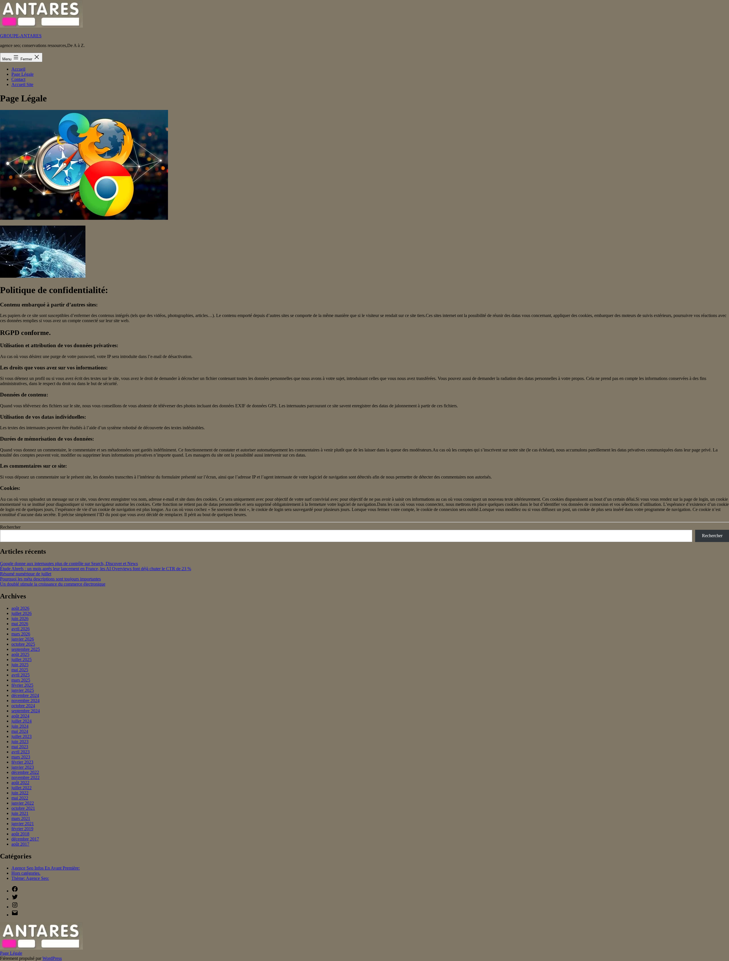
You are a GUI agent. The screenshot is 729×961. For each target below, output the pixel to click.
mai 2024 (19, 731)
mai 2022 (19, 798)
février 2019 (22, 828)
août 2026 (20, 608)
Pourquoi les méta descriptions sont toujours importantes (50, 578)
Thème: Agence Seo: (30, 878)
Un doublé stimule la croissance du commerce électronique (52, 584)
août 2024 (20, 715)
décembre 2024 (25, 695)
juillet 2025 (21, 659)
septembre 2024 (25, 710)
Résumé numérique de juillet (25, 573)
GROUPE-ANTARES (21, 35)
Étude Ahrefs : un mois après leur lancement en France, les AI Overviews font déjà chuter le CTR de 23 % (95, 568)
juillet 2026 (21, 613)
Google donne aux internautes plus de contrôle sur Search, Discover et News (69, 563)
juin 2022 (19, 792)
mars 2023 (20, 757)
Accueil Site (22, 84)
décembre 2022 (25, 772)
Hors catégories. (25, 873)
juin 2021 (19, 813)
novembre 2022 (25, 777)
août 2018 (20, 833)
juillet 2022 (21, 787)
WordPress (52, 958)
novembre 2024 (25, 700)
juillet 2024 (21, 721)
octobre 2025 (23, 644)
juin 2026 (19, 618)
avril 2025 (20, 674)
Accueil (18, 69)
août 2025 (20, 654)
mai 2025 (19, 669)
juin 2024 (19, 726)
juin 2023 (19, 741)
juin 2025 (19, 664)
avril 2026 (20, 628)
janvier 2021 (22, 823)
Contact (18, 79)
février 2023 (22, 762)
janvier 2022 (22, 803)
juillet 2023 (21, 736)
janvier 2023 (22, 767)
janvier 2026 (22, 639)
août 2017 (20, 844)
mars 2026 (20, 633)
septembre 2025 (25, 649)
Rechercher (10, 527)
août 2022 (20, 782)
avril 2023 (20, 751)
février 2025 (22, 685)
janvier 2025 (22, 690)
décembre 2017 (25, 839)
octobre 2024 (23, 705)
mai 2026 (19, 623)
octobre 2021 (23, 808)
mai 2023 (19, 746)
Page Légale (22, 74)
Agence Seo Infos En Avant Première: (45, 868)
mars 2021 (20, 818)
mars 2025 (20, 680)
